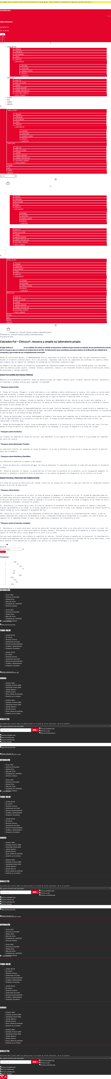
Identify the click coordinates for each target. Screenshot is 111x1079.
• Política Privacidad (11, 597)
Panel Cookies (7, 621)
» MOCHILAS (23, 73)
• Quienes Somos (9, 682)
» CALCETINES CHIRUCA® (21, 93)
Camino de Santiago (13, 566)
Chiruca (2, 5)
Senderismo (10, 579)
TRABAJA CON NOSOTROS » (6, 22)
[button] (53, 106)
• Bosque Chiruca (10, 691)
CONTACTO (10, 104)
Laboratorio (24, 544)
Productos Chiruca (12, 575)
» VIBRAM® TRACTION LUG (21, 90)
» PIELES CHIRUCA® (20, 95)
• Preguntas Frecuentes (12, 648)
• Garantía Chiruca (10, 639)
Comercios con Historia (14, 568)
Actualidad (10, 562)
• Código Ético (9, 599)
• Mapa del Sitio (9, 601)
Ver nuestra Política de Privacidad (11, 726)
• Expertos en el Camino (12, 696)
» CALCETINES (24, 68)
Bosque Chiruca (11, 564)
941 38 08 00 (4, 30)
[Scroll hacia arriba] (2, 1077)
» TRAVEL (17, 56)
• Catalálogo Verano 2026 (12, 687)
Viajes (9, 584)
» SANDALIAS (18, 59)
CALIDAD (9, 97)
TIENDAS (9, 102)
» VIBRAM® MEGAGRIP (20, 87)
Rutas (8, 577)
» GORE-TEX (17, 80)
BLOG (8, 99)
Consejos (9, 573)
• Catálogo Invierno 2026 (12, 685)
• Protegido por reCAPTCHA (13, 603)
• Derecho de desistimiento (13, 643)
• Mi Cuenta (8, 637)
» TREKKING (17, 49)
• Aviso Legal (8, 594)
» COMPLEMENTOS (18, 61)
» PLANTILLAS (24, 75)
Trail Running (11, 582)
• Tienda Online (9, 635)
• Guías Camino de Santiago (13, 694)
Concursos (10, 571)
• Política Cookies (10, 605)
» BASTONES (23, 65)
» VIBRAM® (17, 85)
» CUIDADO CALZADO (26, 70)
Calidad (11, 544)
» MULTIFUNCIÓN (18, 54)
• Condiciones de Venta (12, 641)
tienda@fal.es (4, 27)
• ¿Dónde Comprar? (10, 689)
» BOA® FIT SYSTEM (20, 82)
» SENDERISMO (18, 51)
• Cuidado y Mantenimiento (13, 646)
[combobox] (11, 549)
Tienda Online (11, 46)
